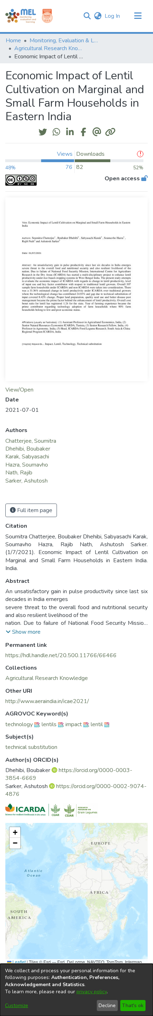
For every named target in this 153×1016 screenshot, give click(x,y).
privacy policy (91, 991)
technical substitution (31, 747)
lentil (97, 724)
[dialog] (76, 990)
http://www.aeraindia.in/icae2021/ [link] (47, 701)
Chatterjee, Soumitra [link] (30, 441)
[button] (87, 16)
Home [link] (13, 40)
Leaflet (18, 962)
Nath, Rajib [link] (18, 473)
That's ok (132, 1005)
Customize (16, 1005)
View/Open (19, 390)
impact (73, 724)
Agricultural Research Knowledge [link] (49, 48)
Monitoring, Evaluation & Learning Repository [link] (65, 40)
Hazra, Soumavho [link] (26, 465)
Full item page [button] (34, 510)
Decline (107, 1005)
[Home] (20, 16)
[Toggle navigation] (138, 16)
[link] (46, 678)
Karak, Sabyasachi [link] (27, 457)
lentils (49, 724)
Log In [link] (113, 16)
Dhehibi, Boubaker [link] (27, 449)
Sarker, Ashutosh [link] (26, 481)
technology (19, 724)
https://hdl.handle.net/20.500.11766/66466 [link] (61, 655)
